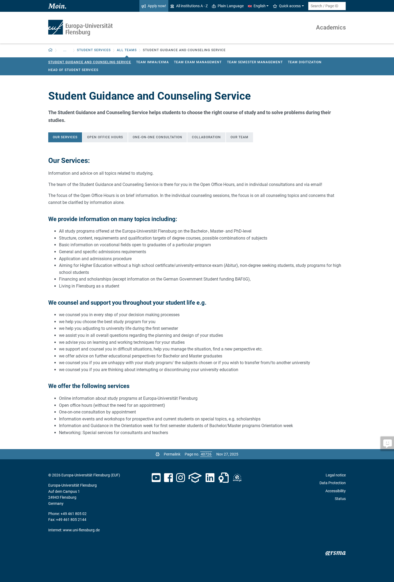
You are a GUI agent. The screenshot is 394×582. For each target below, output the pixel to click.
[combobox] (327, 6)
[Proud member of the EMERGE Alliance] (237, 477)
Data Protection (332, 483)
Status (340, 499)
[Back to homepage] (80, 28)
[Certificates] (223, 477)
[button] (50, 50)
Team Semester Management (255, 62)
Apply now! (157, 6)
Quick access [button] (290, 6)
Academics (331, 27)
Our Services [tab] (65, 137)
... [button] (64, 50)
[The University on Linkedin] (210, 477)
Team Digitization (305, 62)
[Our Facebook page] (168, 477)
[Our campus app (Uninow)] (195, 477)
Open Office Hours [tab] (105, 137)
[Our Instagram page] (180, 477)
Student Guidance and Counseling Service (89, 62)
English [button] (260, 6)
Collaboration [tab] (206, 137)
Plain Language (231, 6)
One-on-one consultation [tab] (157, 137)
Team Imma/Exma (152, 62)
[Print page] (157, 454)
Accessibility (335, 491)
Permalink (172, 454)
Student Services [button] (94, 50)
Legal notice (336, 475)
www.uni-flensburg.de (81, 530)
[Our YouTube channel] (156, 477)
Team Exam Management (198, 62)
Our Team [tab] (239, 137)
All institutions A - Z (192, 6)
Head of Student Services (73, 70)
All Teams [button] (127, 50)
